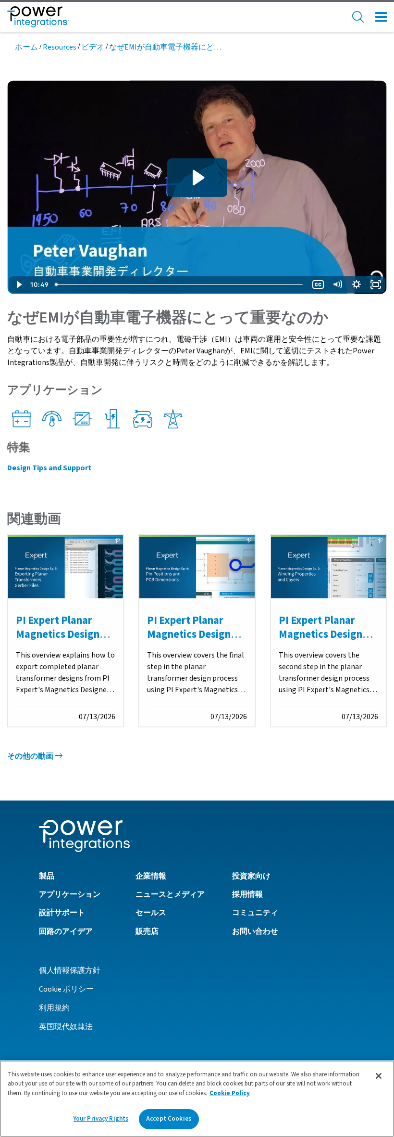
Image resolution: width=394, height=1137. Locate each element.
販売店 (147, 931)
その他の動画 (31, 756)
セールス (150, 912)
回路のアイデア (66, 931)
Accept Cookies (168, 1118)
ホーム (26, 47)
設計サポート (62, 912)
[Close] (378, 1075)
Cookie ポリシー (66, 989)
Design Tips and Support (49, 468)
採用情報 (247, 894)
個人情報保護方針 (69, 970)
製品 (46, 876)
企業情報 (150, 876)
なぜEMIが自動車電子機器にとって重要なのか (188, 47)
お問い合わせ (255, 931)
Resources (59, 47)
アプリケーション (69, 894)
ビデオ (92, 47)
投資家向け (251, 876)
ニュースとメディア (170, 894)
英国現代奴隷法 (66, 1026)
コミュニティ (255, 912)
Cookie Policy (229, 1093)
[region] (197, 1098)
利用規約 (54, 1008)
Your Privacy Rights (101, 1118)
